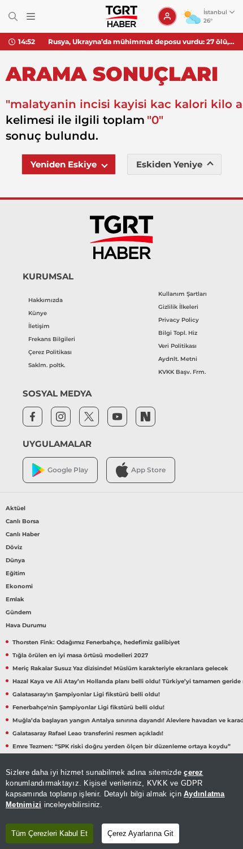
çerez (193, 772)
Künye (37, 313)
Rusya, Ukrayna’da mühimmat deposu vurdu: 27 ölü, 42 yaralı (141, 41)
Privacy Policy (178, 320)
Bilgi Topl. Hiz (177, 333)
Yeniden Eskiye (64, 164)
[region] (121, 801)
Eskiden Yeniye (169, 164)
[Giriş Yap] (167, 16)
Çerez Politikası (50, 352)
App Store (148, 470)
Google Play (67, 470)
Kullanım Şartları (182, 294)
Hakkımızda (45, 300)
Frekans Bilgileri (51, 339)
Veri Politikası (177, 346)
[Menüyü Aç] (31, 16)
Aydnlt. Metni (177, 359)
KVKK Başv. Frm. (182, 372)
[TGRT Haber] (121, 16)
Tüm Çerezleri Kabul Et (49, 833)
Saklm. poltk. (46, 365)
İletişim (39, 326)
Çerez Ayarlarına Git (140, 833)
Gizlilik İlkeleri (178, 307)
